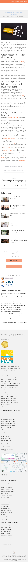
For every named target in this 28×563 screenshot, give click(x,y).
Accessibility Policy (6, 556)
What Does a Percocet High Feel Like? (17, 223)
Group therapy (7, 147)
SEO (3, 555)
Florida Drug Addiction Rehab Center (9, 559)
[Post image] (5, 200)
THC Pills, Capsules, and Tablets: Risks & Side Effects (17, 206)
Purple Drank (9, 69)
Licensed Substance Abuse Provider (18, 556)
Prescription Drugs (13, 166)
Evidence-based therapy (9, 143)
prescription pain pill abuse (19, 171)
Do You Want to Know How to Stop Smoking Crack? (17, 231)
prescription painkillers (13, 117)
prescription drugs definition (9, 171)
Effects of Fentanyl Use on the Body (17, 214)
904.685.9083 (12, 450)
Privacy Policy (23, 555)
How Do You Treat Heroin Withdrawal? (16, 197)
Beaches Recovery (15, 555)
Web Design (8, 555)
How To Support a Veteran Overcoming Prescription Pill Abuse (18, 239)
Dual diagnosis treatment (9, 138)
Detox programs (7, 134)
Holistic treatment (7, 150)
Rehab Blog (20, 166)
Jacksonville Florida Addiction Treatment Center (16, 558)
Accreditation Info (5, 339)
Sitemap (4, 558)
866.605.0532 (22, 160)
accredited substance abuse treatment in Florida (15, 170)
